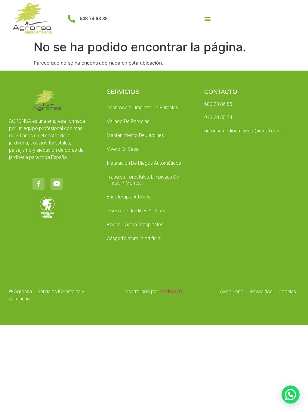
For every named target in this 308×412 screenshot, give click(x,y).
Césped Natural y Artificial (134, 238)
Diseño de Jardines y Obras (136, 211)
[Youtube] (57, 184)
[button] (208, 19)
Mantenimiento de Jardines (135, 135)
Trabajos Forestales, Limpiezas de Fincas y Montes (143, 180)
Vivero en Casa (123, 149)
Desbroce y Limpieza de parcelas (142, 107)
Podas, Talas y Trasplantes (135, 224)
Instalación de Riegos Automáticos (144, 163)
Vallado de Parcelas (128, 121)
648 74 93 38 (94, 18)
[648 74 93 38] (71, 19)
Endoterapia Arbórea (129, 197)
